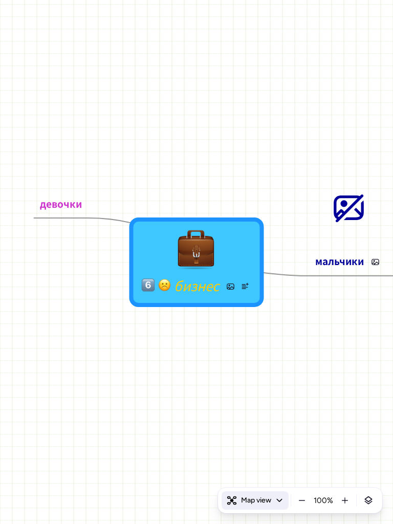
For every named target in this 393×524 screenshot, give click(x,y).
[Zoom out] (302, 500)
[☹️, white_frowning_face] (164, 286)
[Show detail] (368, 500)
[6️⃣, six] (148, 286)
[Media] (230, 286)
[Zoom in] (345, 500)
